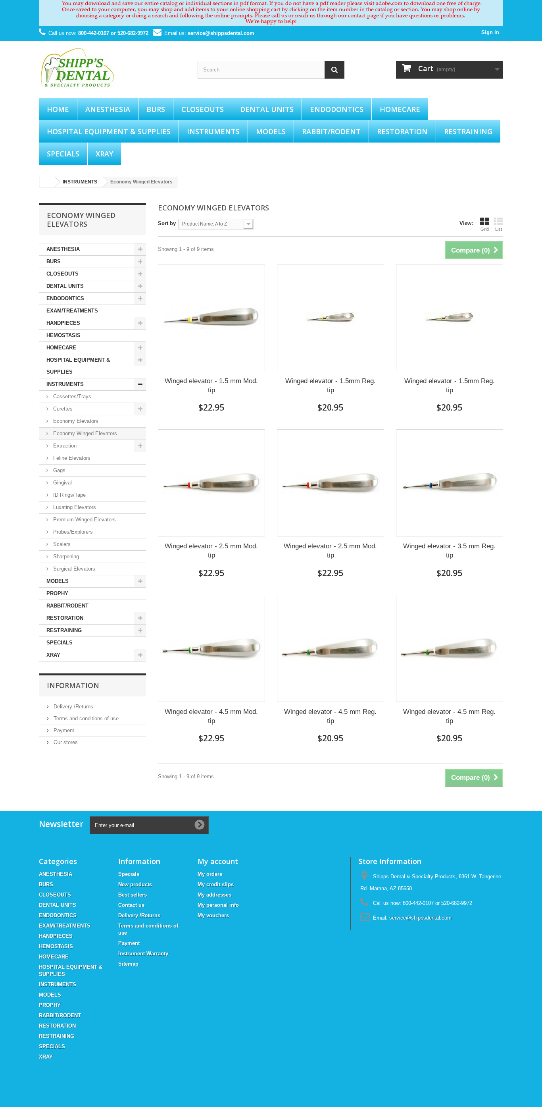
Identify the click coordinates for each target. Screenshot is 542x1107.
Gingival (62, 483)
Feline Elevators (71, 458)
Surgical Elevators (73, 569)
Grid (484, 229)
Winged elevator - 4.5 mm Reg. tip (330, 716)
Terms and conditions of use (85, 718)
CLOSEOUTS (202, 109)
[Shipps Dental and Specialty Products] (112, 67)
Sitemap (128, 964)
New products (135, 884)
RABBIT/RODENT (331, 131)
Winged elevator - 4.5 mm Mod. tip (211, 716)
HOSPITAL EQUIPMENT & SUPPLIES (109, 131)
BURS (155, 109)
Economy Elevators (75, 421)
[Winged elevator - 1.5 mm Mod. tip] (211, 317)
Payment (63, 730)
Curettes (62, 409)
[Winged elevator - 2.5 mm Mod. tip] (211, 482)
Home (58, 109)
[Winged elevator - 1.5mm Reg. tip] (330, 317)
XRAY (104, 153)
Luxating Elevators (74, 507)
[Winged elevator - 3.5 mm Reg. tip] (449, 482)
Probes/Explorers (72, 532)
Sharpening (65, 556)
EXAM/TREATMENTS (72, 311)
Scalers (61, 544)
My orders (210, 874)
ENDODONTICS (336, 109)
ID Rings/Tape (69, 495)
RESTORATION (402, 131)
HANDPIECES (63, 323)
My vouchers (213, 915)
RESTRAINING (468, 131)
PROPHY (57, 593)
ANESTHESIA (107, 109)
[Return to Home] (47, 182)
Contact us (131, 905)
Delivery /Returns (72, 707)
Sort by (167, 223)
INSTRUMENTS (213, 131)
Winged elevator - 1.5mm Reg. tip (330, 385)
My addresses (214, 895)
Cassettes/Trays (71, 396)
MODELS (271, 131)
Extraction (64, 446)
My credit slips (216, 884)
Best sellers (132, 895)
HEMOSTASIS (63, 335)
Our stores (65, 742)
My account (218, 861)
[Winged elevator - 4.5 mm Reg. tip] (330, 648)
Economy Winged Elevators (84, 433)
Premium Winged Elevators (84, 520)
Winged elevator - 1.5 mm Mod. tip (211, 385)
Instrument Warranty (143, 954)
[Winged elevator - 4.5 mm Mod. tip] (211, 648)
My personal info (218, 905)
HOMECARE (400, 109)
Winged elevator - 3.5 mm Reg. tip (449, 550)
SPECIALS (63, 153)
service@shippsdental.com (221, 33)
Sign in (490, 32)
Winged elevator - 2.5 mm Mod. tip (211, 550)
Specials (128, 874)
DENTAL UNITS (267, 109)
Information (73, 685)
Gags (58, 470)
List (498, 229)
